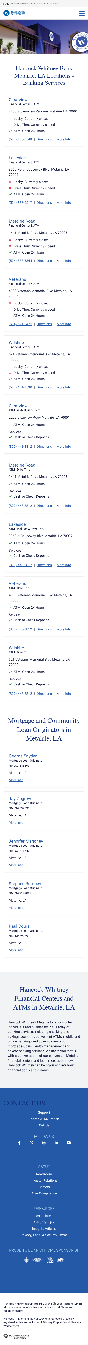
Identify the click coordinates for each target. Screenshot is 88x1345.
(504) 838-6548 (20, 139)
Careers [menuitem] (44, 1187)
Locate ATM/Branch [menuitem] (44, 1119)
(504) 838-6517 (20, 203)
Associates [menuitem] (44, 1216)
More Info (64, 139)
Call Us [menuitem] (44, 1125)
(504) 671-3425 (20, 324)
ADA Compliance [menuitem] (44, 1193)
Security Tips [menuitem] (44, 1222)
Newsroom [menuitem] (44, 1174)
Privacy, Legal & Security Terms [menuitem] (44, 1235)
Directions (44, 139)
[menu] (82, 13)
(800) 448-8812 (20, 446)
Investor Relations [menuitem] (44, 1180)
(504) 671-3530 (20, 387)
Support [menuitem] (44, 1112)
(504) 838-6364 (20, 261)
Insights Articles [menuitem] (44, 1229)
